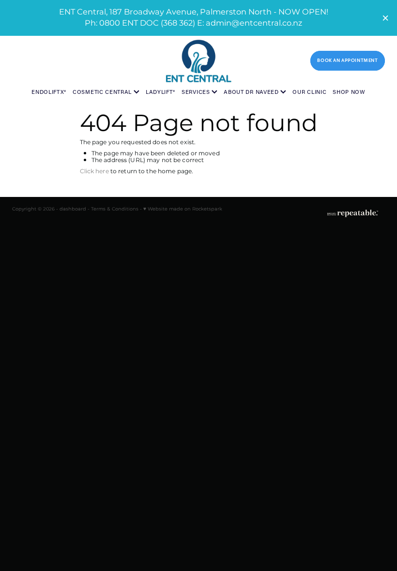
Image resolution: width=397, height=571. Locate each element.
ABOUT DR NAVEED (252, 91)
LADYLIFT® (160, 91)
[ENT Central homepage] (198, 61)
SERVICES (197, 91)
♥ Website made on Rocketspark (182, 209)
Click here (94, 171)
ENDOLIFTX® (48, 91)
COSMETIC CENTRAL (103, 91)
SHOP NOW (349, 91)
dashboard (73, 209)
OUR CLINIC (309, 91)
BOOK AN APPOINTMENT (347, 60)
